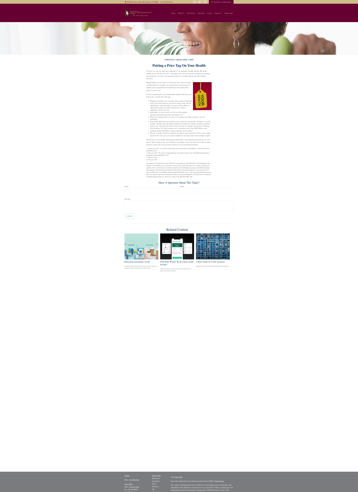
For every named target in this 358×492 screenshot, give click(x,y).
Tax (153, 489)
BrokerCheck (219, 481)
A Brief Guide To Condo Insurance (210, 261)
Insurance (155, 486)
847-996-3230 (134, 480)
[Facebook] (205, 2)
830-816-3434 (168, 2)
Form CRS (178, 477)
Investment (156, 481)
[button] (173, 13)
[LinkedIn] (200, 2)
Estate (154, 484)
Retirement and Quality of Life (137, 261)
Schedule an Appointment (222, 2)
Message (127, 199)
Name (126, 186)
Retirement (156, 478)
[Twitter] (195, 2)
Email (182, 186)
